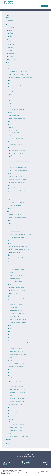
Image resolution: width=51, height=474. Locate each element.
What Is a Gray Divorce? (13, 266)
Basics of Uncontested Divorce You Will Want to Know (17, 345)
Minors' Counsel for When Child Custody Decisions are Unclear (18, 333)
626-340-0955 (45, 2)
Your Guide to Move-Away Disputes (15, 88)
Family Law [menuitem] (18, 5)
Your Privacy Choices (10, 471)
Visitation (9, 61)
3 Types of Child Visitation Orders (14, 316)
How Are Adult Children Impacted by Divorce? (16, 153)
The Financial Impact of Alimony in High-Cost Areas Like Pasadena (19, 85)
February (10, 103)
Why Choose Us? (9, 23)
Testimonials (9, 440)
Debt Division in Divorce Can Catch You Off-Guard (17, 358)
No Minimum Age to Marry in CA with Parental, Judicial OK (18, 187)
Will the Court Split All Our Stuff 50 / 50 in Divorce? (17, 398)
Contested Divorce (11, 27)
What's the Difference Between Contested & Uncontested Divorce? (19, 263)
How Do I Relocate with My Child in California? (16, 225)
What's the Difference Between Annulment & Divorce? (17, 193)
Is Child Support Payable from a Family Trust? (16, 366)
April (9, 73)
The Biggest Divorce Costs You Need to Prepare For (17, 231)
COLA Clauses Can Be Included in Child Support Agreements (18, 167)
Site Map (8, 443)
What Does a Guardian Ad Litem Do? (15, 252)
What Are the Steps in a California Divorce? (16, 214)
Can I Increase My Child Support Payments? (16, 205)
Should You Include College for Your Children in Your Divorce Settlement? (20, 161)
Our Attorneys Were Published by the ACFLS (16, 404)
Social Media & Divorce (13, 101)
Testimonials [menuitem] (31, 5)
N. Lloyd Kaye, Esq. (11, 21)
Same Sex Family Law (11, 53)
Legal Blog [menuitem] (22, 5)
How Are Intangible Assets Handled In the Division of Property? (19, 184)
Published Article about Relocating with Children (17, 401)
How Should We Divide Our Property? (15, 418)
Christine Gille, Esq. (11, 20)
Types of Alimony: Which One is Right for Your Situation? (18, 133)
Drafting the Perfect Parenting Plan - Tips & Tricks (17, 222)
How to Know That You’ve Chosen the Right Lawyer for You (18, 202)
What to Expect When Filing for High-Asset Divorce (17, 162)
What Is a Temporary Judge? (14, 307)
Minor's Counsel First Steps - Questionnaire (16, 430)
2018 (9, 324)
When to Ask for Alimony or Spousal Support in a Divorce (18, 339)
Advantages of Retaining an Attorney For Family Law (17, 389)
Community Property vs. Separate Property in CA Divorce (18, 415)
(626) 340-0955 (45, 462)
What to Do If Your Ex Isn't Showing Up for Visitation (17, 118)
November (10, 112)
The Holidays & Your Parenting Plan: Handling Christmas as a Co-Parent (20, 257)
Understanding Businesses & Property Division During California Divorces (20, 249)
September (10, 121)
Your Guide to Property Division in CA (15, 260)
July (9, 65)
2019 (9, 295)
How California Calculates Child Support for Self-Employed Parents (19, 74)
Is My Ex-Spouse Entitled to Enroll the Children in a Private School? (19, 377)
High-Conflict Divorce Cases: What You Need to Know (17, 109)
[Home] (8, 2)
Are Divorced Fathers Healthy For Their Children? (17, 363)
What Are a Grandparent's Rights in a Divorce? (16, 386)
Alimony (9, 39)
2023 (9, 111)
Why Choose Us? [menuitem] (13, 5)
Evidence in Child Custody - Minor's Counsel (16, 427)
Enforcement (11, 33)
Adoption (9, 38)
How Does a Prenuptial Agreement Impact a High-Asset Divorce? (19, 158)
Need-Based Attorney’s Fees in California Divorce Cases (18, 301)
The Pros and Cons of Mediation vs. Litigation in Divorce (18, 322)
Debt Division (11, 36)
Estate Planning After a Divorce (14, 127)
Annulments (9, 41)
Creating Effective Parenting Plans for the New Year (17, 91)
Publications (9, 439)
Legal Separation (10, 45)
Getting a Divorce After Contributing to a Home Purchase (18, 374)
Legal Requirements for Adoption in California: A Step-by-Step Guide (19, 82)
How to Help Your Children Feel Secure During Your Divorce (18, 130)
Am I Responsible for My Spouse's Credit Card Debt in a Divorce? (19, 396)
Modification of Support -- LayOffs (15, 431)
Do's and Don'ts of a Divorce (14, 419)
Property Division (10, 35)
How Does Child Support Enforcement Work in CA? (17, 237)
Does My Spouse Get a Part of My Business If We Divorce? (18, 392)
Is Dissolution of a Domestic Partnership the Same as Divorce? (18, 179)
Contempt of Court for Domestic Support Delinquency (17, 304)
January (10, 76)
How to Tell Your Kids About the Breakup (16, 383)
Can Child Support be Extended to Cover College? (17, 310)
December (10, 94)
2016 (9, 378)
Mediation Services (10, 47)
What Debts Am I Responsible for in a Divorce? (16, 275)
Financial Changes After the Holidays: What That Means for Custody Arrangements (21, 77)
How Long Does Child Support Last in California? (17, 136)
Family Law (8, 24)
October (10, 80)
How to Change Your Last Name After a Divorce (16, 126)
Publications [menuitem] (26, 5)
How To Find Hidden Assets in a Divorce (15, 200)
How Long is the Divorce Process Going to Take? (17, 424)
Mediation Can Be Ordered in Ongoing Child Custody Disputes (18, 190)
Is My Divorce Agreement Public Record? (15, 171)
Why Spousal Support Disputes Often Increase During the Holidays (19, 95)
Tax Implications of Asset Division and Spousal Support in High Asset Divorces (21, 98)
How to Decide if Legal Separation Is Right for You (17, 269)
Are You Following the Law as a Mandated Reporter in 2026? (18, 71)
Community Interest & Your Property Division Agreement (18, 381)
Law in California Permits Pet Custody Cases (16, 281)
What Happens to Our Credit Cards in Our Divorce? (17, 197)
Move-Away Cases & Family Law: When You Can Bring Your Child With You (20, 354)
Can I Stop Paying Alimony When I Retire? (15, 196)
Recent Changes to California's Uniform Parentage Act (17, 298)
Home (8, 17)
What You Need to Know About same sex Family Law (17, 348)
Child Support (10, 32)
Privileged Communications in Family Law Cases (16, 293)
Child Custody (10, 30)
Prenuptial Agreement (11, 58)
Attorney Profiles (9, 18)
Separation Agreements (11, 56)
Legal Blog (8, 62)
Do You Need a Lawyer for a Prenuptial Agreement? (17, 144)
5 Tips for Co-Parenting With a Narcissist (15, 228)
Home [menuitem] (3, 5)
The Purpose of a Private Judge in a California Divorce (17, 182)
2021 (9, 211)
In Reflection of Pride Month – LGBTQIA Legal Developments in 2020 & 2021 (20, 234)
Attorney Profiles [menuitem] (7, 5)
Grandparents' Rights (11, 44)
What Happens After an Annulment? (15, 278)
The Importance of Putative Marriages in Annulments (17, 290)
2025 (9, 79)
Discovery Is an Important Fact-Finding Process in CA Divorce (18, 170)
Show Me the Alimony (13, 272)
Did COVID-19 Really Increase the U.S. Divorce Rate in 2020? (18, 246)
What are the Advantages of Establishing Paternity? (17, 412)
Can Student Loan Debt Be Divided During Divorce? (17, 287)
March (10, 152)
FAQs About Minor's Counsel (14, 223)
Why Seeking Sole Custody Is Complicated (16, 176)
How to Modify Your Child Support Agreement (16, 138)
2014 (9, 421)
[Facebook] (44, 465)
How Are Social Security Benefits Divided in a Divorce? (17, 313)
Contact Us (8, 442)
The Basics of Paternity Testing (14, 104)
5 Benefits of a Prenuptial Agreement (15, 123)
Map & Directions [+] (5, 464)
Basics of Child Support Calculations (15, 120)
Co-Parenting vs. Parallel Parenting (15, 232)
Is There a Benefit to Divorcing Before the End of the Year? (18, 217)
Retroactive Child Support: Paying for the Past (16, 351)
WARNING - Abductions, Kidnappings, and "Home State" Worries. (19, 436)
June (10, 135)
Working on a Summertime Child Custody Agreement (17, 336)
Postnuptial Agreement (11, 59)
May (9, 68)
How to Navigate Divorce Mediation (15, 115)
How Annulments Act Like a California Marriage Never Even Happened (19, 342)
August (10, 124)
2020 (9, 254)
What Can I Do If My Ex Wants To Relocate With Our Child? (18, 319)
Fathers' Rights (10, 42)
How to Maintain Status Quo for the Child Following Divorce (18, 150)
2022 (9, 164)
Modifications (10, 50)
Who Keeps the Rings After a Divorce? (15, 156)
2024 (9, 92)
